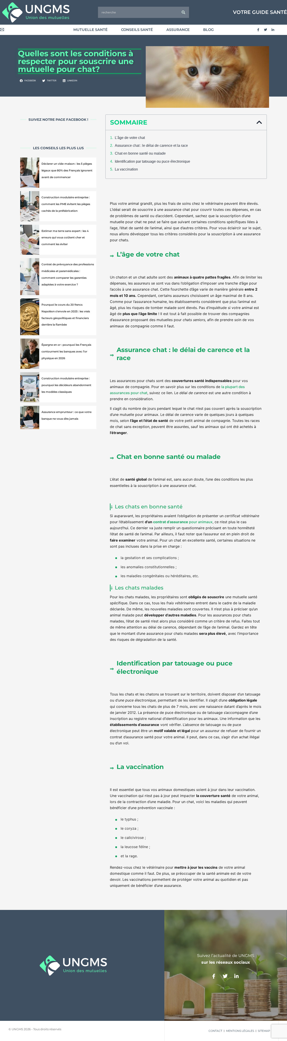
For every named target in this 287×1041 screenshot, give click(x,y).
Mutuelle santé (90, 30)
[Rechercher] (183, 12)
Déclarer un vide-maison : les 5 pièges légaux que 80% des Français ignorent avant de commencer (66, 170)
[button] (28, 80)
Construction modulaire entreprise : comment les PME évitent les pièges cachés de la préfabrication (65, 204)
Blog (208, 30)
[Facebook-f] (258, 30)
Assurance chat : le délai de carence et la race (151, 145)
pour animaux (183, 522)
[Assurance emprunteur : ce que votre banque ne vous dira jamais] (29, 417)
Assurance (178, 30)
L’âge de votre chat (130, 138)
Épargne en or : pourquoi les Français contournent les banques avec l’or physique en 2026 (66, 351)
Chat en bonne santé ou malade (140, 153)
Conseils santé (137, 30)
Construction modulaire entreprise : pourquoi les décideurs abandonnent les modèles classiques (66, 385)
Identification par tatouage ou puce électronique (152, 161)
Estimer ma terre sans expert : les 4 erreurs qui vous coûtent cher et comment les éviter (65, 237)
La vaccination (126, 169)
